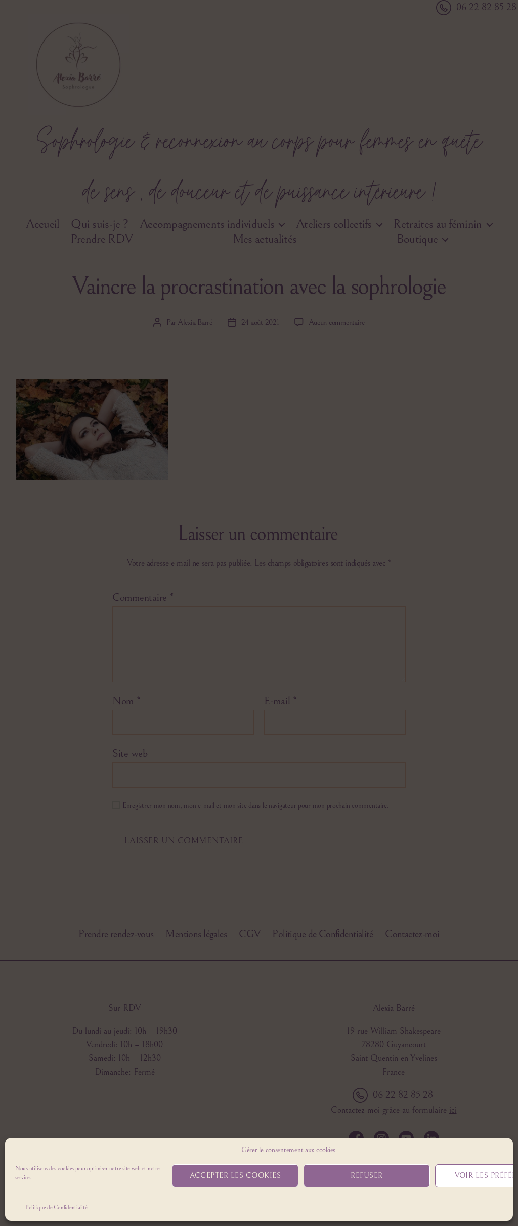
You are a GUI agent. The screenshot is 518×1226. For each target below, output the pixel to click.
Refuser (367, 1175)
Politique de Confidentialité (56, 1207)
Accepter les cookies (235, 1175)
